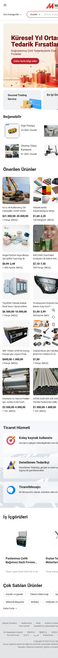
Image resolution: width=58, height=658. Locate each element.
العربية (36, 635)
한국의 (26, 635)
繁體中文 (43, 632)
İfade (38, 623)
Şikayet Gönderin (9, 623)
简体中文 (31, 632)
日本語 (54, 632)
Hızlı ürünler (24, 626)
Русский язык (13, 635)
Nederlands (48, 635)
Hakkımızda (26, 623)
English (19, 632)
